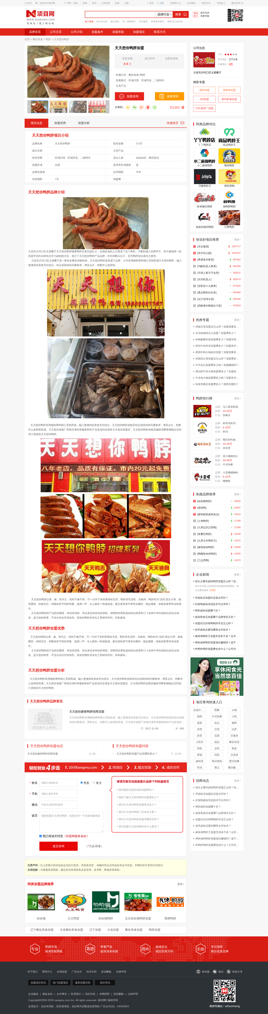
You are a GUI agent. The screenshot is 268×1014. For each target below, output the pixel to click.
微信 (35, 804)
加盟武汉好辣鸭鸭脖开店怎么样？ (214, 623)
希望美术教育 (157, 21)
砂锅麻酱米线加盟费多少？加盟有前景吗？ (219, 339)
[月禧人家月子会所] (208, 272)
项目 (75, 3)
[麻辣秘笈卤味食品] (208, 514)
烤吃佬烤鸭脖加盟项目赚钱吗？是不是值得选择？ (223, 642)
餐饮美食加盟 (134, 929)
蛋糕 (199, 722)
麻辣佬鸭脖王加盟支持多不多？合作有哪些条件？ (223, 636)
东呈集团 (143, 21)
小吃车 (199, 742)
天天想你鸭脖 (61, 39)
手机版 (220, 3)
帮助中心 (47, 971)
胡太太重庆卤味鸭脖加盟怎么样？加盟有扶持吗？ (223, 581)
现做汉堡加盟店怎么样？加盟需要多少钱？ (219, 326)
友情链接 (62, 971)
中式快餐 (217, 716)
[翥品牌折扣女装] (207, 292)
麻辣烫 (199, 761)
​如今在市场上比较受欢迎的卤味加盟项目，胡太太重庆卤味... (217, 588)
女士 (99, 782)
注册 (161, 3)
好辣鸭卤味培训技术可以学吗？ (213, 604)
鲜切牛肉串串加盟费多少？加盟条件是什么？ (220, 345)
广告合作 (77, 971)
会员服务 (191, 3)
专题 (126, 3)
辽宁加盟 (95, 929)
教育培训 (205, 13)
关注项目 (175, 107)
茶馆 (199, 729)
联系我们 (76, 993)
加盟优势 (60, 123)
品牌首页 (35, 31)
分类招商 (105, 3)
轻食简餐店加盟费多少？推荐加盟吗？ (217, 384)
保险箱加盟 (229, 90)
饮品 (217, 722)
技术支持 (91, 971)
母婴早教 (205, 16)
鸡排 (217, 754)
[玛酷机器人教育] (207, 266)
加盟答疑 (118, 31)
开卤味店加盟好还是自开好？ (211, 597)
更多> (180, 884)
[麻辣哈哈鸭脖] (205, 547)
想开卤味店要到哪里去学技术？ (213, 629)
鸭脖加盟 (154, 929)
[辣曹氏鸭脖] (204, 534)
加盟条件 (97, 31)
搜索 (178, 14)
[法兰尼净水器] (205, 299)
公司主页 (56, 31)
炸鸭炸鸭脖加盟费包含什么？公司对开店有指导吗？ (224, 648)
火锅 (234, 710)
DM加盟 (204, 99)
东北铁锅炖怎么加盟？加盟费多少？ (215, 333)
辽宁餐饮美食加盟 (42, 929)
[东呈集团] (203, 246)
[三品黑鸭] (203, 560)
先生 (86, 782)
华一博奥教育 (129, 21)
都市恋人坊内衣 (175, 21)
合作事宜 (62, 993)
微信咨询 (235, 3)
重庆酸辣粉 (234, 767)
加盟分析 (84, 123)
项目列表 (90, 993)
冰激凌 (234, 735)
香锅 (199, 754)
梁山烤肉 (114, 21)
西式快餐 (234, 761)
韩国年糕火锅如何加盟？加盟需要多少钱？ (219, 352)
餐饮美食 (38, 39)
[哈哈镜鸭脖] (204, 501)
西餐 (217, 710)
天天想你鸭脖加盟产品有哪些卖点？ (136, 753)
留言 (35, 815)
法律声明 (133, 993)
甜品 (217, 742)
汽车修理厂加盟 (204, 108)
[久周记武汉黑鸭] (207, 527)
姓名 (33, 783)
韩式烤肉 (217, 761)
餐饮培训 (234, 742)
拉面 (217, 735)
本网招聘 (104, 993)
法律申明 (121, 971)
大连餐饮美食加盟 (71, 929)
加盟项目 (139, 31)
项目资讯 (105, 982)
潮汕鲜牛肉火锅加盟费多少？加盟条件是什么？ (222, 371)
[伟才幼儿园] (204, 253)
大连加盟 (113, 929)
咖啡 (234, 722)
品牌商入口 (175, 3)
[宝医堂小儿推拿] (207, 285)
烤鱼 (199, 748)
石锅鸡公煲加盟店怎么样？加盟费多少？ (218, 358)
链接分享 (237, 971)
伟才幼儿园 (101, 21)
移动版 (206, 971)
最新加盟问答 (82, 982)
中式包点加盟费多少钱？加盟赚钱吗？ (217, 364)
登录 (151, 3)
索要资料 (172, 96)
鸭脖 (48, 39)
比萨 (234, 729)
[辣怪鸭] (201, 507)
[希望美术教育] (205, 259)
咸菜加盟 (204, 90)
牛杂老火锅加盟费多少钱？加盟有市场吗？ (219, 377)
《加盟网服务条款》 (76, 836)
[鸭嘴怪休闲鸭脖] (207, 553)
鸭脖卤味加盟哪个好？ (208, 610)
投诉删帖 (106, 971)
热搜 (117, 3)
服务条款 (47, 993)
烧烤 (199, 716)
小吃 (234, 716)
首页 (29, 3)
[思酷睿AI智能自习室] (209, 305)
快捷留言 (172, 123)
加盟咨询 (132, 96)
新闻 (85, 3)
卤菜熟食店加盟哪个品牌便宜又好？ (215, 616)
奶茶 (199, 735)
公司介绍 (76, 31)
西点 (217, 767)
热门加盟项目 (60, 982)
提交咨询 (58, 846)
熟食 (234, 748)
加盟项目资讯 (38, 982)
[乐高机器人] (204, 279)
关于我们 (32, 971)
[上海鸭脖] (203, 520)
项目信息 (36, 123)
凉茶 (217, 748)
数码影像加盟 (229, 99)
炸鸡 (199, 767)
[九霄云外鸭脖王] (207, 540)
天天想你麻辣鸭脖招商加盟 (86, 711)
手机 (33, 793)
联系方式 (206, 3)
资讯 (94, 3)
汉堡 (217, 729)
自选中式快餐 (199, 710)
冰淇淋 (234, 754)
